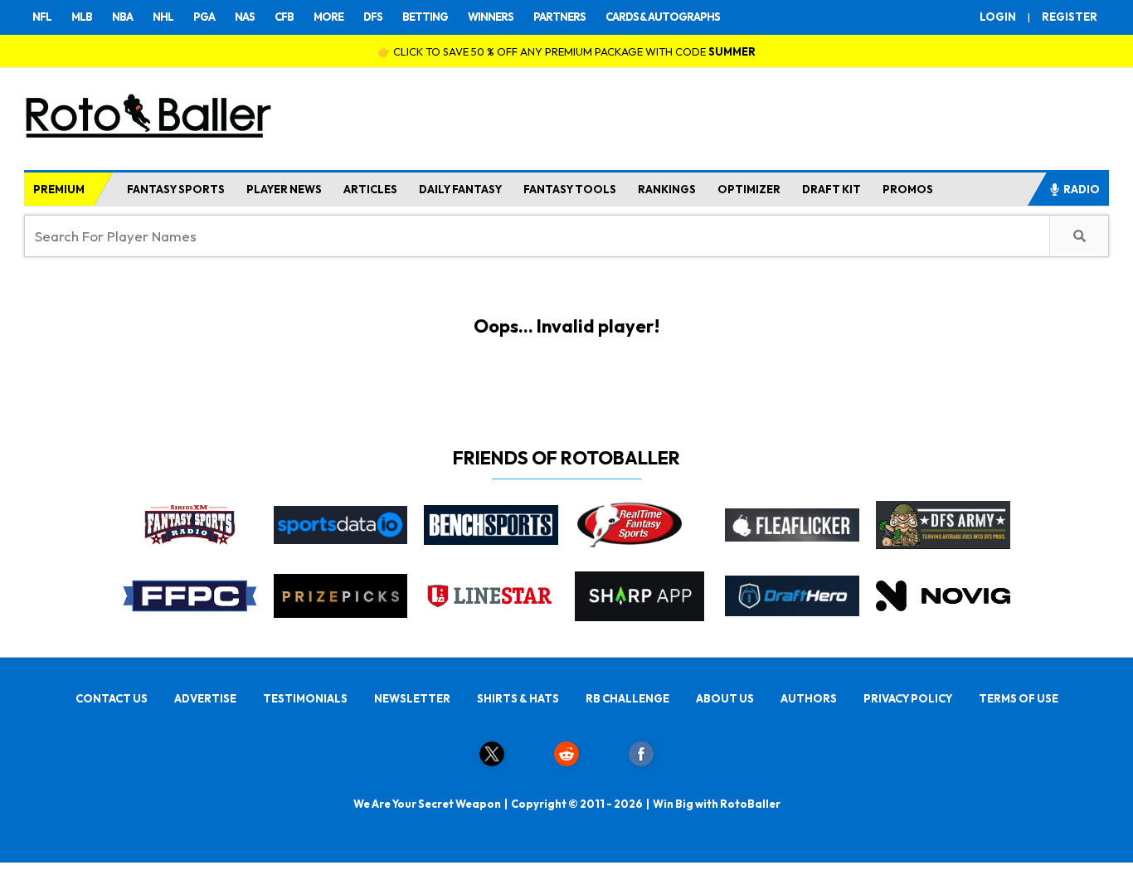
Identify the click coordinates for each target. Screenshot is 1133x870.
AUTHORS (808, 698)
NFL (41, 16)
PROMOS (908, 189)
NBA (122, 16)
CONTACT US (111, 698)
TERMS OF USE (1018, 698)
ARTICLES (370, 189)
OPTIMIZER (748, 189)
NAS (245, 16)
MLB (81, 16)
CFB (284, 16)
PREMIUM (59, 189)
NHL (163, 16)
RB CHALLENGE (627, 698)
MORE (328, 16)
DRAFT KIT (831, 189)
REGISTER (1069, 16)
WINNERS (490, 16)
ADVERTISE (205, 698)
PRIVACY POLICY (907, 698)
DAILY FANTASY (460, 189)
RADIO (1081, 189)
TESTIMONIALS (305, 698)
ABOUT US (725, 698)
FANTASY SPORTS (176, 189)
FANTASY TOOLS (569, 189)
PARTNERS (559, 16)
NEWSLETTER (412, 698)
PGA (204, 16)
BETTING (425, 16)
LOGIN (998, 16)
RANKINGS (667, 189)
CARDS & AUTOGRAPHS (662, 16)
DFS (372, 16)
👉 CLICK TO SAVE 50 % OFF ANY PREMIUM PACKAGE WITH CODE (566, 51)
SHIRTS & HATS (518, 698)
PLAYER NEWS (284, 189)
